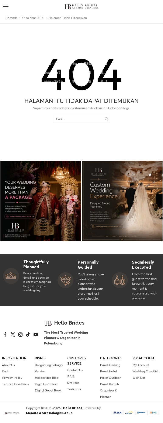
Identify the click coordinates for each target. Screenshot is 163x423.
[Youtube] (36, 334)
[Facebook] (5, 334)
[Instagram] (20, 334)
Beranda (11, 18)
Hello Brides (72, 408)
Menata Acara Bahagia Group (49, 413)
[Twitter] (13, 334)
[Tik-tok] (28, 334)
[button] (5, 6)
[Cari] (106, 119)
